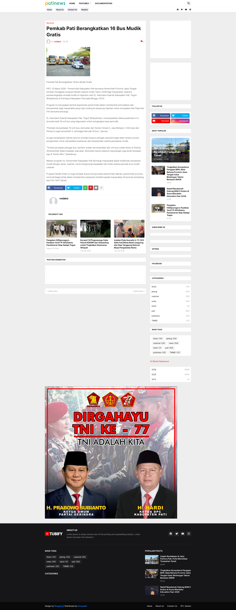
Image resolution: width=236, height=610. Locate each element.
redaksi (64, 198)
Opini (171, 306)
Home (72, 3)
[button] (188, 3)
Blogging (58, 606)
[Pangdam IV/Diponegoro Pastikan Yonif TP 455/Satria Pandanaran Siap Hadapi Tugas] (61, 229)
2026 (171, 369)
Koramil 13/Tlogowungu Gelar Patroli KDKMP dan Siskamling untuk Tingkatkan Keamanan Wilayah (94, 244)
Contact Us (72, 10)
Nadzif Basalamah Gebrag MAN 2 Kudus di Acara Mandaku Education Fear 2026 (178, 192)
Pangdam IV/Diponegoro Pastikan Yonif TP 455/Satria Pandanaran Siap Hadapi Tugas (60, 242)
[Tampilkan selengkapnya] (101, 188)
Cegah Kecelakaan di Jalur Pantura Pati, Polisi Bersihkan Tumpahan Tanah (174, 558)
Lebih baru (52, 291)
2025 (171, 374)
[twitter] (182, 9)
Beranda (50, 23)
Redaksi (84, 10)
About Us (60, 10)
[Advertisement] (172, 39)
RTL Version (186, 606)
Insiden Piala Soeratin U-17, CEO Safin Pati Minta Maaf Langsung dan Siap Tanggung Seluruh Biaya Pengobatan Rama (129, 244)
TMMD (171, 320)
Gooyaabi (82, 606)
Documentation (103, 3)
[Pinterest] (90, 188)
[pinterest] (190, 9)
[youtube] (186, 9)
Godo (171, 286)
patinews (171, 316)
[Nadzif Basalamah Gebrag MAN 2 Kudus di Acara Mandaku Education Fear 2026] (158, 191)
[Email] (96, 188)
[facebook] (178, 9)
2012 (171, 379)
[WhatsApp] (85, 188)
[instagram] (188, 533)
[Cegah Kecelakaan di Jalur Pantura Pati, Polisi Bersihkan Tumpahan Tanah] (151, 559)
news (171, 301)
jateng (171, 291)
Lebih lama (138, 291)
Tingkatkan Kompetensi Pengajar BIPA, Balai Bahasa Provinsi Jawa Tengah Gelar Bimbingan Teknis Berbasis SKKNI (178, 173)
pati (171, 311)
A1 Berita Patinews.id (159, 361)
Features (84, 3)
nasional (171, 296)
